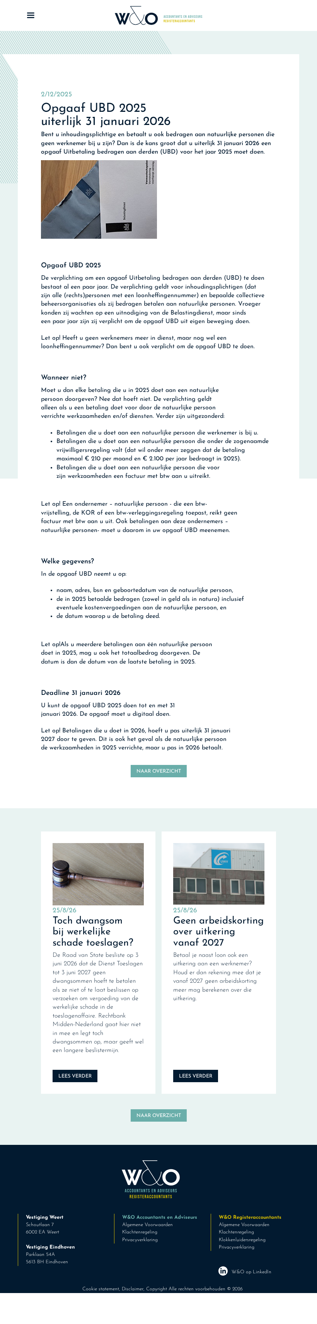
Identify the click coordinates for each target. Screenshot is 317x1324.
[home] (158, 15)
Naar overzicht (158, 771)
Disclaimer (132, 1288)
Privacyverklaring (140, 1239)
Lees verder (75, 1076)
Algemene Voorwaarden (147, 1224)
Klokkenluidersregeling (242, 1239)
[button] (62, 15)
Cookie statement (100, 1288)
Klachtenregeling (139, 1232)
